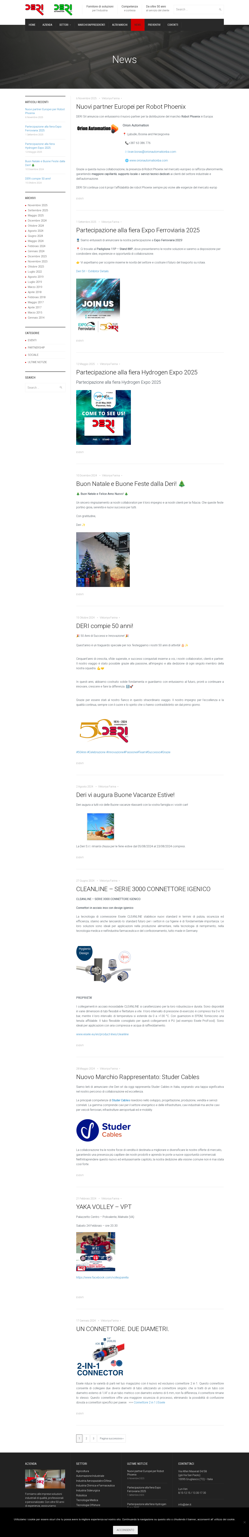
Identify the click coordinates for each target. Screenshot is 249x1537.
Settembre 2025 (38, 210)
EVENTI (80, 198)
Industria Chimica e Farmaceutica (95, 1485)
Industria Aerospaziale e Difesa (93, 1480)
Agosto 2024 (35, 230)
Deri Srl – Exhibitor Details (92, 271)
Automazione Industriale (90, 1475)
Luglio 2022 (35, 271)
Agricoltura (82, 1471)
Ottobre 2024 (36, 225)
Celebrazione (96, 752)
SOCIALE (33, 355)
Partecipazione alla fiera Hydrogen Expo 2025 (137, 372)
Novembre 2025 (37, 205)
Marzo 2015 (35, 312)
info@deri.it (184, 1504)
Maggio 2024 (36, 241)
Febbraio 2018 (36, 297)
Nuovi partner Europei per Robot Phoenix (131, 106)
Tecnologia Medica (87, 1500)
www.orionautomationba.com (148, 160)
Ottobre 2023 (36, 266)
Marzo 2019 (35, 287)
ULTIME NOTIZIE (37, 362)
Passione (130, 752)
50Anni (81, 752)
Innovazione (115, 752)
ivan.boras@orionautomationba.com (152, 151)
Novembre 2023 (37, 261)
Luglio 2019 (35, 282)
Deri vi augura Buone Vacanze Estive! (125, 794)
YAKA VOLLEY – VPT (103, 1206)
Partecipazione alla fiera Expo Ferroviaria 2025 (138, 230)
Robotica (81, 1495)
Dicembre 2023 (37, 256)
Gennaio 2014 (36, 317)
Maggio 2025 (36, 215)
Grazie (165, 752)
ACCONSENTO (125, 1530)
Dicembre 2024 (37, 220)
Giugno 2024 (35, 236)
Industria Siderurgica (88, 1490)
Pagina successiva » (111, 1438)
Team (141, 752)
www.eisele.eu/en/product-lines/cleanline (102, 1034)
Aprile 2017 (34, 307)
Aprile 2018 (34, 292)
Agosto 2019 (35, 276)
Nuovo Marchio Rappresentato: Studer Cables (137, 1076)
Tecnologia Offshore (88, 1505)
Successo (153, 752)
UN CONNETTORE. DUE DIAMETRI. (122, 1328)
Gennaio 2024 (36, 251)
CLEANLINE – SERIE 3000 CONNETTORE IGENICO (143, 889)
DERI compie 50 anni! (104, 625)
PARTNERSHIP (36, 347)
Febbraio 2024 (36, 246)
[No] (244, 1522)
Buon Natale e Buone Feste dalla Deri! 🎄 (131, 483)
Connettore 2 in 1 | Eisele (149, 1402)
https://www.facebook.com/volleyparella (102, 1277)
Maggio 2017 (36, 302)
